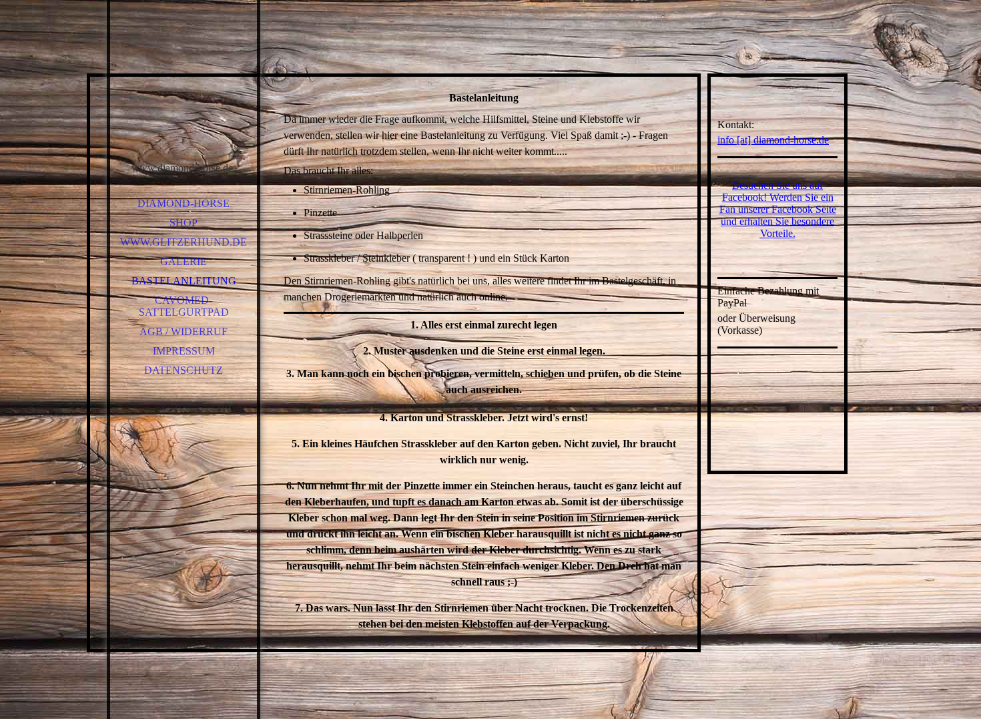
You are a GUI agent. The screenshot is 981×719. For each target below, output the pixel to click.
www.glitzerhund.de (183, 242)
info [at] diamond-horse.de (773, 140)
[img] (183, 93)
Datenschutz (183, 370)
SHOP (184, 222)
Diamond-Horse (183, 203)
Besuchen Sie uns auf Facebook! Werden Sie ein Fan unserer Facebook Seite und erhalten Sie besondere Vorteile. (777, 209)
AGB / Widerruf (183, 331)
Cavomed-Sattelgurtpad (184, 306)
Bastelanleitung (183, 280)
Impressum (184, 350)
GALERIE (183, 261)
